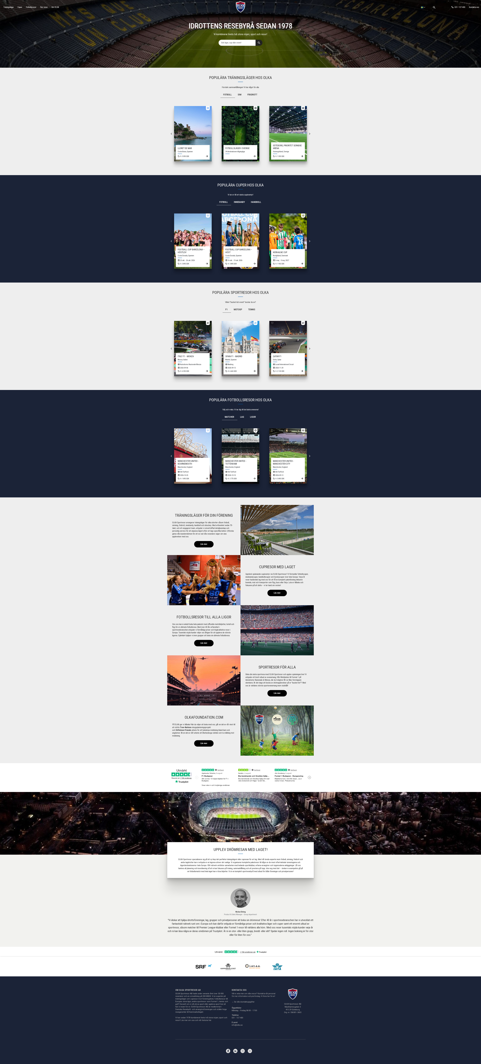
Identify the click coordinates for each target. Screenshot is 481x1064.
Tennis (251, 309)
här (210, 1020)
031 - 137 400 (237, 1018)
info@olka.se (237, 1025)
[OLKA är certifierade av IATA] (277, 966)
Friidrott (252, 94)
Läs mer (203, 544)
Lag (242, 416)
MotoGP (238, 309)
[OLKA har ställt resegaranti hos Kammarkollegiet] (228, 966)
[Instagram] (243, 1051)
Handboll (256, 202)
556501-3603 (295, 1012)
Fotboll (227, 94)
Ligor (253, 416)
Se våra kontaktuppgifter (243, 1002)
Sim (239, 94)
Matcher (229, 416)
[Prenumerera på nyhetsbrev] (250, 1051)
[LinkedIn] (235, 1051)
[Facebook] (228, 1051)
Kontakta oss (474, 7)
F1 (226, 309)
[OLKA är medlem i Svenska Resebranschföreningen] (204, 966)
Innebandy (239, 202)
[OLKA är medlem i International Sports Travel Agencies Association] (252, 966)
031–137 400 (460, 7)
